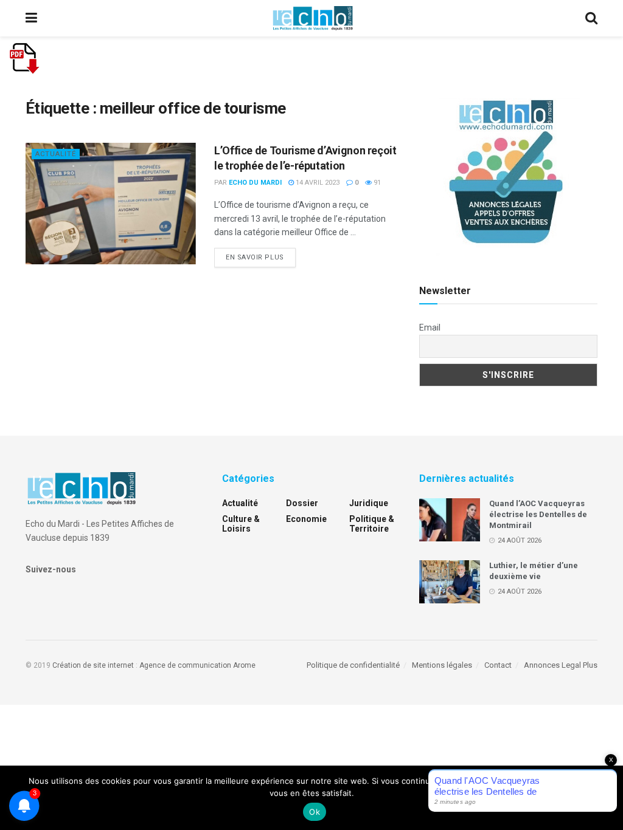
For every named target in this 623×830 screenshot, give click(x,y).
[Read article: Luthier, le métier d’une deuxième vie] (449, 582)
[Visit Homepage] (312, 18)
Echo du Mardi (255, 183)
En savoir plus (261, 257)
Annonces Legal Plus (560, 665)
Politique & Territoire (371, 523)
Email (429, 327)
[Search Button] (591, 18)
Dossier (302, 503)
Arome (244, 665)
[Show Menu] (31, 18)
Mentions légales (442, 665)
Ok (314, 812)
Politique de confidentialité (353, 665)
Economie (306, 519)
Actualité (55, 154)
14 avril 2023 (316, 183)
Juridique (368, 503)
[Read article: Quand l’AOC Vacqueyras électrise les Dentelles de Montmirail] (449, 520)
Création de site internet (93, 665)
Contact (498, 665)
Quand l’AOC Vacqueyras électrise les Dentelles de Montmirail (538, 514)
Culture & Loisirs (241, 523)
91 (376, 183)
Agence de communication (185, 665)
